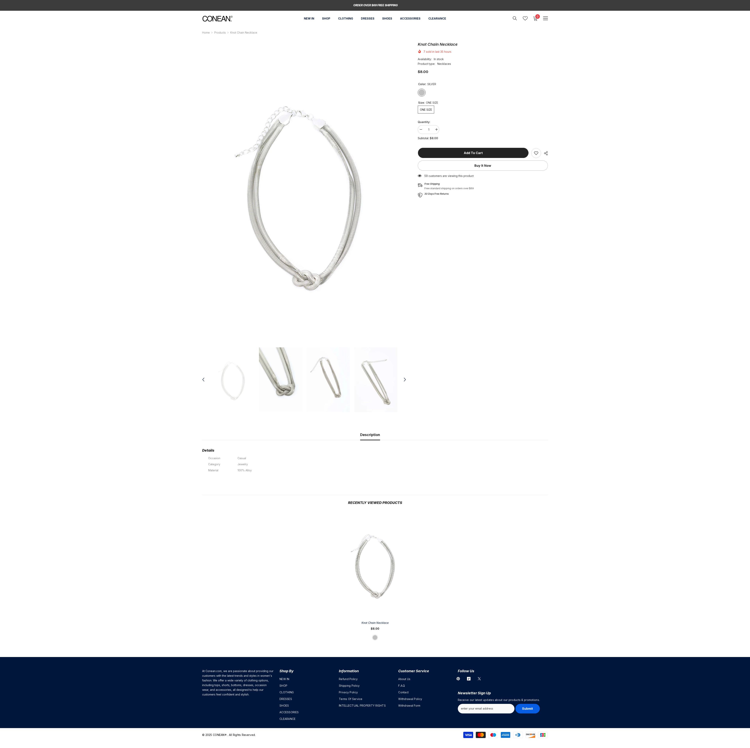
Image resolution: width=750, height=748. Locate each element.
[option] (304, 192)
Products (220, 32)
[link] (536, 153)
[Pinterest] (458, 679)
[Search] (514, 18)
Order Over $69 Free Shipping (375, 5)
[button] (203, 379)
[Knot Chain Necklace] (375, 564)
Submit (527, 709)
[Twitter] (479, 679)
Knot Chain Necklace (375, 622)
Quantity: (424, 122)
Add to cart (473, 153)
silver (375, 637)
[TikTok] (469, 679)
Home (206, 32)
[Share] (544, 153)
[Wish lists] (525, 18)
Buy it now (482, 166)
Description (370, 435)
